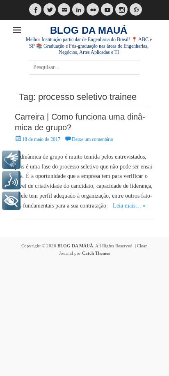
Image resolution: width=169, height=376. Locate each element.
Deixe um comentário (92, 139)
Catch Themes (96, 253)
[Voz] (11, 180)
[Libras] (11, 159)
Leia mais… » (129, 206)
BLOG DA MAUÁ (88, 30)
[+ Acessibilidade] (11, 200)
